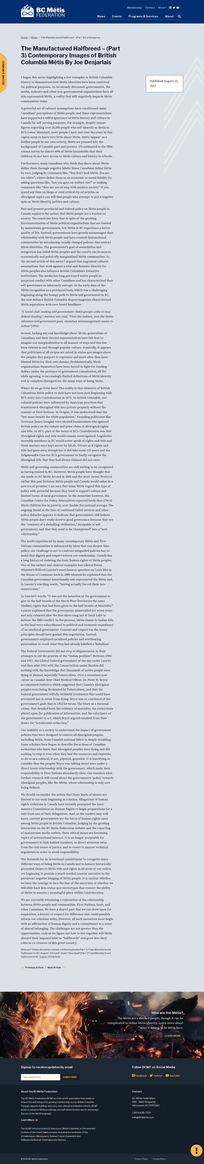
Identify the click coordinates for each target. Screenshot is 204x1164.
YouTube (174, 1075)
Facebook (141, 1075)
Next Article (54, 967)
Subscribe (70, 1077)
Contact (150, 7)
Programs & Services (143, 16)
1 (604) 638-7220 (141, 1112)
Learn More (173, 1035)
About (169, 16)
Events (117, 16)
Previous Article (34, 967)
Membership (134, 7)
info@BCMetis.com (143, 1117)
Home (24, 37)
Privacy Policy (141, 1159)
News (101, 16)
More (161, 7)
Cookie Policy (159, 1159)
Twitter (157, 1075)
